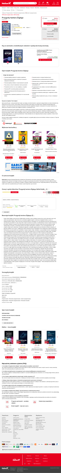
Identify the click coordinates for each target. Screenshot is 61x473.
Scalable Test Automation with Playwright (37, 150)
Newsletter (15, 432)
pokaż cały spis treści (8, 322)
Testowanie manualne (25, 300)
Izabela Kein (9, 353)
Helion (18, 26)
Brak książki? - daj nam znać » (20, 406)
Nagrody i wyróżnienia (28, 426)
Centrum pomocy (16, 417)
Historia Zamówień (5, 420)
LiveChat (14, 435)
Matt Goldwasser (54, 353)
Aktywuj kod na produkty (6, 424)
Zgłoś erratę (4, 295)
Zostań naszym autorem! (29, 420)
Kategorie (4, 7)
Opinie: (28, 27)
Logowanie (4, 417)
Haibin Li (49, 353)
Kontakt (14, 436)
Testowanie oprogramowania (14, 298)
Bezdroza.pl (37, 458)
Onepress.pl (29, 455)
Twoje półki (4, 423)
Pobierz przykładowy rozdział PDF (8, 293)
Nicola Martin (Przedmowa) (13, 153)
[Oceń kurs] (6, 192)
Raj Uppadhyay (37, 152)
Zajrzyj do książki (5, 37)
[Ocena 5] (20, 27)
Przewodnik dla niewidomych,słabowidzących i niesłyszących (18, 420)
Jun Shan (46, 353)
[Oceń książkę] (18, 27)
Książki (8, 7)
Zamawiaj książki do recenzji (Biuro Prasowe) (41, 423)
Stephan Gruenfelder (48, 151)
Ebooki (12, 7)
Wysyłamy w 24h (50, 25)
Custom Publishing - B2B (40, 426)
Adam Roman (39, 52)
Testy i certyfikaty (5, 427)
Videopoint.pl (29, 461)
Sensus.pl (37, 455)
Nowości (32, 7)
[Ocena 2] (16, 27)
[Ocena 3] (17, 27)
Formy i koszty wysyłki (17, 426)
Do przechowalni (50, 36)
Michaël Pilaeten (49, 52)
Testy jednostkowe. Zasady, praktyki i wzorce (23, 150)
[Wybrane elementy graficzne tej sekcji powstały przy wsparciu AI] (58, 172)
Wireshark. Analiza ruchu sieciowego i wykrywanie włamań (23, 350)
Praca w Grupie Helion (40, 427)
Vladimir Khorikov (23, 152)
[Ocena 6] (21, 27)
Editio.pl (45, 455)
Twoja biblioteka (4, 421)
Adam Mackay (54, 151)
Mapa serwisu (15, 433)
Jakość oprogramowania (26, 298)
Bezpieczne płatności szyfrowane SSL (12, 449)
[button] (57, 137)
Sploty (29, 463)
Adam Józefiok (23, 353)
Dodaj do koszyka (46, 59)
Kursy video (16, 7)
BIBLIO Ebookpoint (39, 424)
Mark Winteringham (6, 153)
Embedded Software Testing (51, 149)
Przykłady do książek (28, 424)
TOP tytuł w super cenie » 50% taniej (10, 14)
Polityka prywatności (16, 423)
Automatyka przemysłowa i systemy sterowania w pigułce (37, 349)
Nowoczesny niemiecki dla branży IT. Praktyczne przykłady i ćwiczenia (9, 350)
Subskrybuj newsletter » (46, 401)
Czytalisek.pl (45, 461)
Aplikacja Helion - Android (6, 429)
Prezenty (3, 426)
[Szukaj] (35, 3)
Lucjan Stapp (44, 52)
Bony (14, 10)
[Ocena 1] (15, 27)
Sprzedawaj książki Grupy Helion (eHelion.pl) (40, 420)
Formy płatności (16, 428)
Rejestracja (4, 419)
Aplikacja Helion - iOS (5, 430)
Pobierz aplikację (7, 10)
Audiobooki (22, 7)
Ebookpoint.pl (45, 458)
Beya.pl (37, 461)
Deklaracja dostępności (17, 425)
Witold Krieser (37, 352)
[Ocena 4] (18, 27)
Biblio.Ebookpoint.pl (37, 463)
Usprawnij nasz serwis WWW (18, 429)
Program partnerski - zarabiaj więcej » (19, 402)
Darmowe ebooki (43, 7)
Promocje (28, 7)
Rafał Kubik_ (16, 24)
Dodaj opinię (14, 192)
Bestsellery (37, 7)
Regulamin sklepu (16, 422)
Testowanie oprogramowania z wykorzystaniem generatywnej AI (9, 150)
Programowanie (5, 298)
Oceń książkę (27, 421)
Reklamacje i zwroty (16, 438)
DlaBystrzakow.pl (29, 458)
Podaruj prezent (20, 10)
